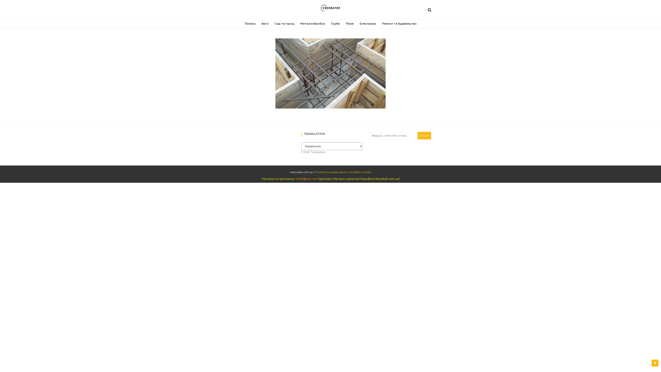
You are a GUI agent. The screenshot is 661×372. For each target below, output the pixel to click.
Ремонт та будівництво (399, 23)
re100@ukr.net (306, 178)
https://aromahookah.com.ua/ (379, 178)
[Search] (429, 9)
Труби (335, 23)
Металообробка (312, 23)
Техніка (249, 23)
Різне (350, 23)
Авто (265, 23)
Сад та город (284, 23)
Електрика (368, 23)
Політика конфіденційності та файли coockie (343, 172)
